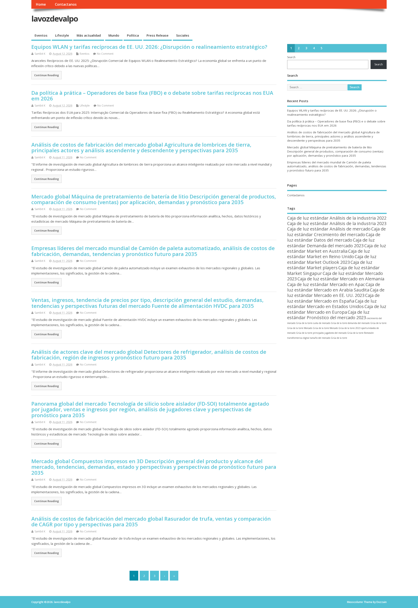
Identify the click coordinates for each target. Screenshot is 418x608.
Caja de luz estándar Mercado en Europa (336, 309)
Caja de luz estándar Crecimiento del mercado (336, 231)
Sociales (182, 35)
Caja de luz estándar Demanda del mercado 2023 (331, 242)
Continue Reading (46, 75)
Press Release (158, 35)
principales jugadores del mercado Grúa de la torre (338, 332)
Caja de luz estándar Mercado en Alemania (340, 279)
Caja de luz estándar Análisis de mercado (329, 229)
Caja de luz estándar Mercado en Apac (326, 284)
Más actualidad (89, 35)
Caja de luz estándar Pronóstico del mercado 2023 (328, 314)
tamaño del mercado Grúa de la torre (328, 337)
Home (41, 4)
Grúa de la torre (295, 328)
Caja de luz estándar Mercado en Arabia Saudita (333, 287)
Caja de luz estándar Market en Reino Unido (328, 253)
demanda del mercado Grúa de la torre (367, 323)
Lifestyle (62, 35)
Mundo (113, 35)
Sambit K (40, 54)
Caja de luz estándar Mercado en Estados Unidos (332, 303)
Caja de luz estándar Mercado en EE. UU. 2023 (335, 292)
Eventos (41, 35)
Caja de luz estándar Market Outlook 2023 (331, 259)
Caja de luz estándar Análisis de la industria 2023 (336, 223)
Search (291, 57)
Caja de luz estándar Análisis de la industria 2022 (336, 218)
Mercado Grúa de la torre (316, 328)
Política (133, 35)
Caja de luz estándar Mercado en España (333, 298)
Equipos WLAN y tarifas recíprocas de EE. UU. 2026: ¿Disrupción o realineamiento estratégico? (149, 46)
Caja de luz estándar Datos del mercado (333, 237)
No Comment (105, 54)
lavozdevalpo (54, 18)
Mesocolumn (355, 602)
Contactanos (66, 4)
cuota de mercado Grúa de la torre (330, 323)
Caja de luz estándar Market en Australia (336, 248)
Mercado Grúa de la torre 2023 (345, 328)
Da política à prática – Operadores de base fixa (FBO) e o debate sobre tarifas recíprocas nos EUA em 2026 (152, 95)
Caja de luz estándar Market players (329, 265)
